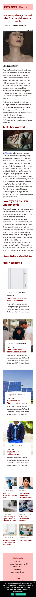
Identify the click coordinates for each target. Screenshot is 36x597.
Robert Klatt (21, 292)
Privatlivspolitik (20, 594)
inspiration (29, 30)
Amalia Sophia (21, 446)
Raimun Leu (22, 343)
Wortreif (8, 153)
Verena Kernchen (19, 26)
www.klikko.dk (20, 572)
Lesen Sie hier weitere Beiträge (18, 256)
